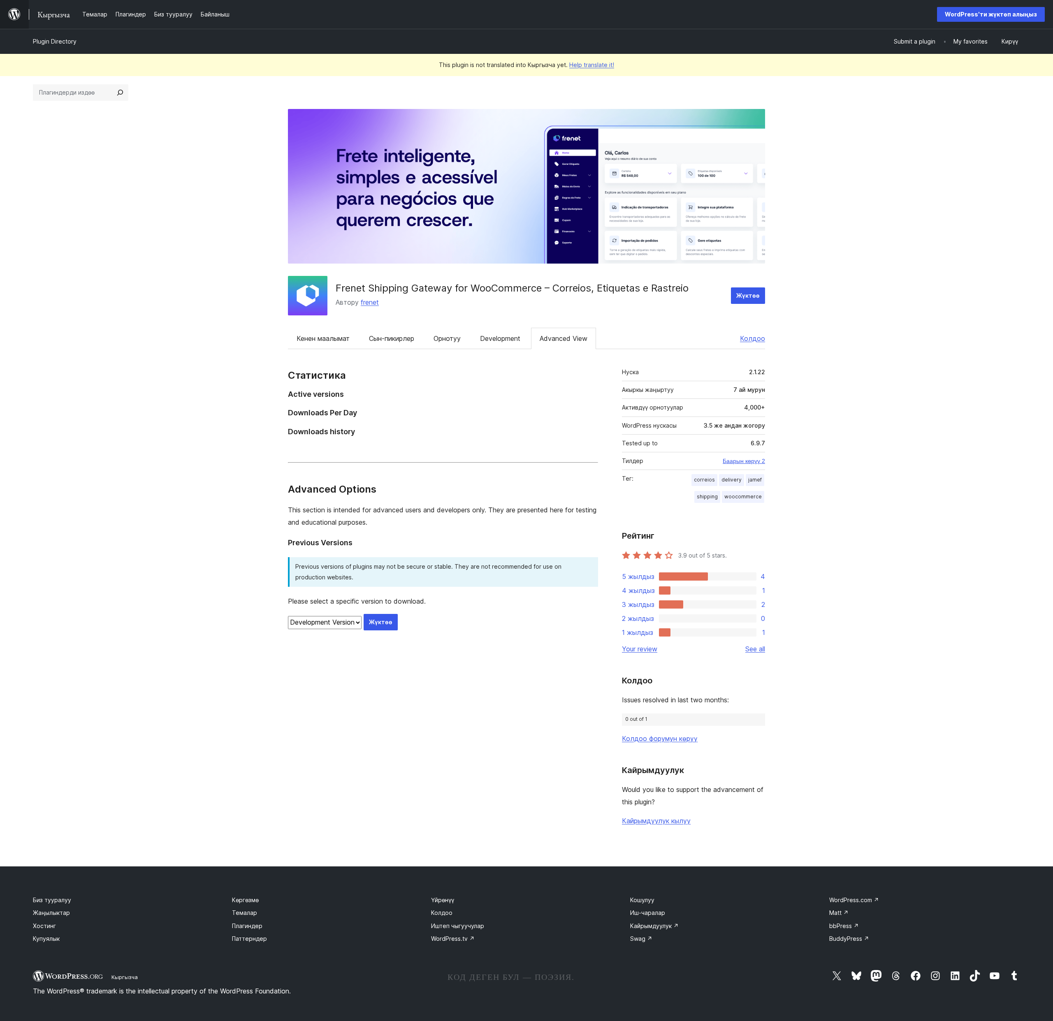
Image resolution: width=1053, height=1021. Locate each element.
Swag (641, 938)
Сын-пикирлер (391, 338)
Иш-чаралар (647, 912)
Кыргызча (124, 977)
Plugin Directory (55, 41)
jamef (755, 480)
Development (500, 338)
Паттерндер (249, 938)
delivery (731, 480)
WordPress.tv (453, 938)
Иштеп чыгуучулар (457, 925)
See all (755, 649)
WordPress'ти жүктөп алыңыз (991, 14)
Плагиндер (247, 925)
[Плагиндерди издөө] (120, 92)
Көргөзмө (245, 899)
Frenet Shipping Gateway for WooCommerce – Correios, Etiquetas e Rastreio (512, 288)
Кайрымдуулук (654, 925)
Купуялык (46, 938)
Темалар (244, 912)
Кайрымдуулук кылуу (656, 821)
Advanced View (563, 338)
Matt (839, 912)
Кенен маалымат (323, 338)
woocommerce (743, 496)
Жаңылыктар (51, 912)
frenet (370, 302)
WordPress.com (854, 899)
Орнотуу (447, 338)
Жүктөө (748, 295)
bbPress (844, 925)
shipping (707, 496)
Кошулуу (642, 899)
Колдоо (752, 338)
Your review (639, 649)
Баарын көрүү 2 (744, 461)
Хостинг (44, 925)
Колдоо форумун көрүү (660, 738)
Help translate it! (591, 64)
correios (704, 480)
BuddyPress (849, 938)
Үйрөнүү (442, 899)
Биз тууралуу (52, 899)
